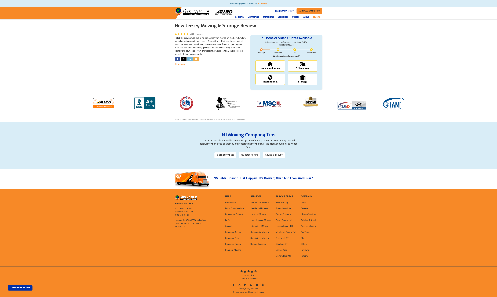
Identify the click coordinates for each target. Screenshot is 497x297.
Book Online (230, 202)
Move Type (261, 53)
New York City (282, 202)
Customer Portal (232, 238)
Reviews (305, 250)
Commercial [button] (253, 17)
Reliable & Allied (308, 220)
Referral (304, 256)
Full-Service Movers (259, 202)
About (303, 202)
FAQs (227, 220)
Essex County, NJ (283, 220)
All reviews (180, 64)
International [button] (268, 17)
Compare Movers (233, 250)
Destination (278, 53)
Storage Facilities (258, 244)
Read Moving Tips (249, 155)
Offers (304, 244)
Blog (303, 238)
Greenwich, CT (282, 238)
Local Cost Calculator (234, 208)
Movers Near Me (283, 256)
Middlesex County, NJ (285, 232)
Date (294, 53)
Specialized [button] (283, 17)
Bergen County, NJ (284, 214)
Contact (228, 226)
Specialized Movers (259, 238)
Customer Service (233, 232)
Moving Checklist (274, 155)
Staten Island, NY (283, 208)
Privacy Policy (244, 289)
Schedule (309, 11)
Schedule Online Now (20, 288)
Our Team (305, 232)
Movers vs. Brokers (234, 214)
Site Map (254, 289)
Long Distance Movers (260, 220)
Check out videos (225, 155)
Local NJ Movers (258, 214)
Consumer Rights (233, 244)
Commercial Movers (259, 232)
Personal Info (311, 53)
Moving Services (308, 214)
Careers (304, 208)
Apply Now (262, 3)
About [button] (306, 17)
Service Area (281, 250)
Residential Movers (259, 208)
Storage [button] (295, 17)
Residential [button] (239, 17)
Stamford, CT (281, 244)
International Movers (259, 226)
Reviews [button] (316, 17)
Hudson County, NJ (284, 226)
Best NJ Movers (308, 226)
